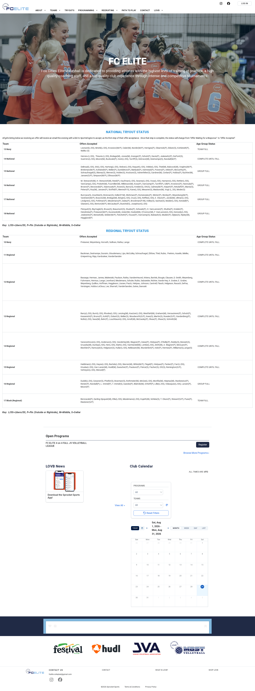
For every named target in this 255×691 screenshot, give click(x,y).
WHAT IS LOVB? (161, 670)
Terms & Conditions (132, 687)
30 (180, 543)
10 (148, 565)
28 (159, 543)
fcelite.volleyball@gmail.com (60, 674)
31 (191, 543)
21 (191, 576)
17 (148, 576)
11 (159, 565)
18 (159, 576)
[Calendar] (142, 528)
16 (137, 576)
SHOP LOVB (213, 670)
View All (119, 505)
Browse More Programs (195, 453)
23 (137, 587)
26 (137, 543)
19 (170, 576)
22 (202, 576)
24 (148, 587)
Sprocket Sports (113, 687)
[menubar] (99, 10)
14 (191, 565)
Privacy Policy (150, 687)
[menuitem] (40, 10)
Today (135, 528)
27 (148, 543)
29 (170, 543)
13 (180, 565)
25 (159, 587)
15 (202, 565)
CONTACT (106, 670)
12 (170, 565)
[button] (176, 528)
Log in (244, 3)
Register (202, 444)
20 (180, 576)
